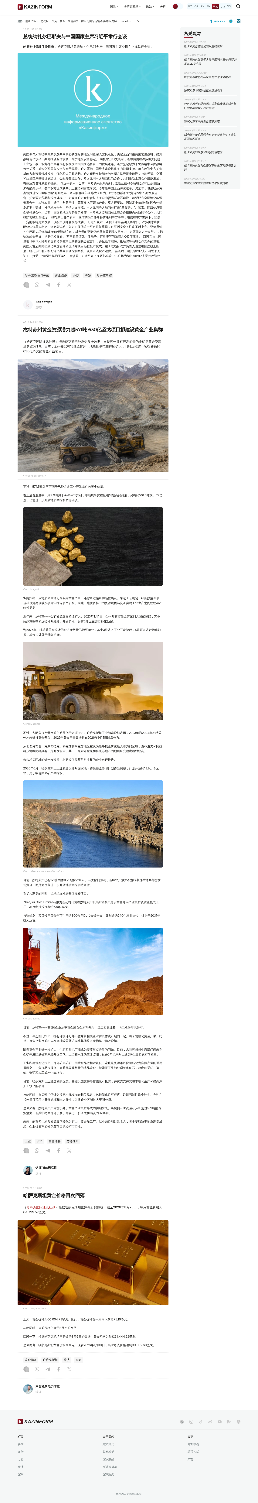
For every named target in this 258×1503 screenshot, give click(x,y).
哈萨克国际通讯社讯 (40, 1207)
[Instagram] (26, 285)
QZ (196, 6)
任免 (54, 21)
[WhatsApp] (37, 285)
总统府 (45, 21)
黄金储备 (61, 275)
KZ (190, 6)
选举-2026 (31, 21)
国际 (20, 1474)
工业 (28, 1141)
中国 (88, 275)
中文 (215, 6)
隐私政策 (108, 1451)
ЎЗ (229, 6)
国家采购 (108, 1474)
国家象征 (108, 1459)
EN (208, 6)
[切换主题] (177, 6)
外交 (76, 275)
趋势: (20, 21)
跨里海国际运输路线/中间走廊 (99, 21)
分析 (163, 6)
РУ (202, 6)
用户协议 (108, 1444)
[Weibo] (210, 1422)
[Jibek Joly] (218, 21)
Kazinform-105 (129, 21)
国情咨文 (73, 21)
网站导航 (193, 1444)
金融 (79, 1360)
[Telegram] (48, 285)
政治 (20, 1451)
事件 (62, 21)
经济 (67, 1360)
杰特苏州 (72, 1141)
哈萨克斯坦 (104, 275)
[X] (69, 285)
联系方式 (193, 1451)
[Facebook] (59, 285)
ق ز (223, 6)
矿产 (40, 1141)
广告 (190, 1459)
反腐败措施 (110, 1467)
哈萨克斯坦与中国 (37, 275)
